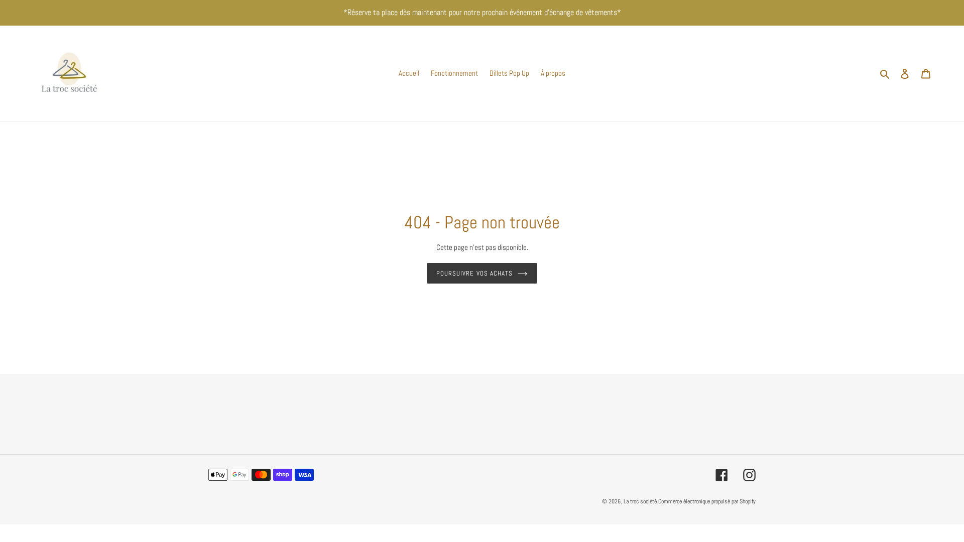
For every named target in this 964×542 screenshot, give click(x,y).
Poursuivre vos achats (474, 273)
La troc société (640, 501)
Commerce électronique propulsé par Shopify (707, 501)
